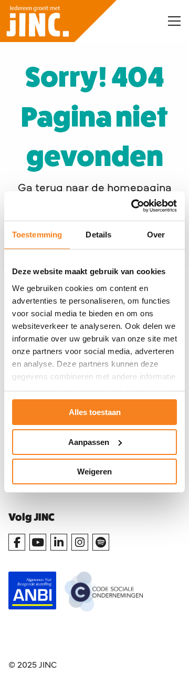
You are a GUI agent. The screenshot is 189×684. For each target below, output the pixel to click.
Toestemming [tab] (37, 234)
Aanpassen (88, 442)
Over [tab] (156, 234)
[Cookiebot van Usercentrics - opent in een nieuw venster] (133, 206)
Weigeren (94, 471)
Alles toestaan (95, 412)
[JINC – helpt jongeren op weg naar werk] (75, 21)
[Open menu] (170, 21)
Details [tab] (98, 234)
